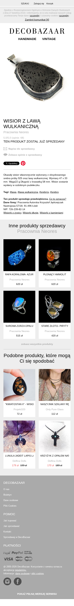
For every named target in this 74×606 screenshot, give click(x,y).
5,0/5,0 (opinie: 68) (13, 137)
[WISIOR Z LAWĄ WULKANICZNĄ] (37, 79)
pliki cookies (37, 573)
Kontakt (7, 531)
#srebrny (44, 192)
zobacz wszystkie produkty (37, 344)
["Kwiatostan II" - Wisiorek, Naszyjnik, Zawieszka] (19, 385)
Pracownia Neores (16, 132)
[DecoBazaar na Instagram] (7, 581)
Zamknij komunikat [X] (37, 19)
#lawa (13, 192)
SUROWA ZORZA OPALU (19, 326)
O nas (6, 489)
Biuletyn (7, 494)
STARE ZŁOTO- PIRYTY (54, 326)
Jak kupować (10, 520)
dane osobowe (22, 573)
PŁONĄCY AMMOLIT (54, 274)
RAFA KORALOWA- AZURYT (20, 274)
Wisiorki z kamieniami (51, 212)
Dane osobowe (10, 500)
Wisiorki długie (30, 212)
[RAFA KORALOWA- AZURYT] (19, 255)
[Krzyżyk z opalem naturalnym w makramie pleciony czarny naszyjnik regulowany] (55, 436)
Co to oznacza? (57, 199)
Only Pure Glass (55, 409)
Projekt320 (19, 409)
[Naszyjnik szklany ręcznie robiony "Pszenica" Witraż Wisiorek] (55, 385)
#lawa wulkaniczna (28, 192)
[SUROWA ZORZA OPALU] (19, 307)
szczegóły (34, 15)
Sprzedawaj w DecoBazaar (16, 537)
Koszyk (49, 3)
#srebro (54, 192)
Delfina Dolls (19, 460)
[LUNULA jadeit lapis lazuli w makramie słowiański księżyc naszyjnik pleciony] (19, 436)
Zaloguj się (39, 3)
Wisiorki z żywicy (12, 212)
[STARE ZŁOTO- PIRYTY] (55, 307)
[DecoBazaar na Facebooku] (18, 581)
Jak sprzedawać (11, 526)
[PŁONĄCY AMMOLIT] (55, 255)
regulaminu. (21, 570)
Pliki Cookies (10, 505)
